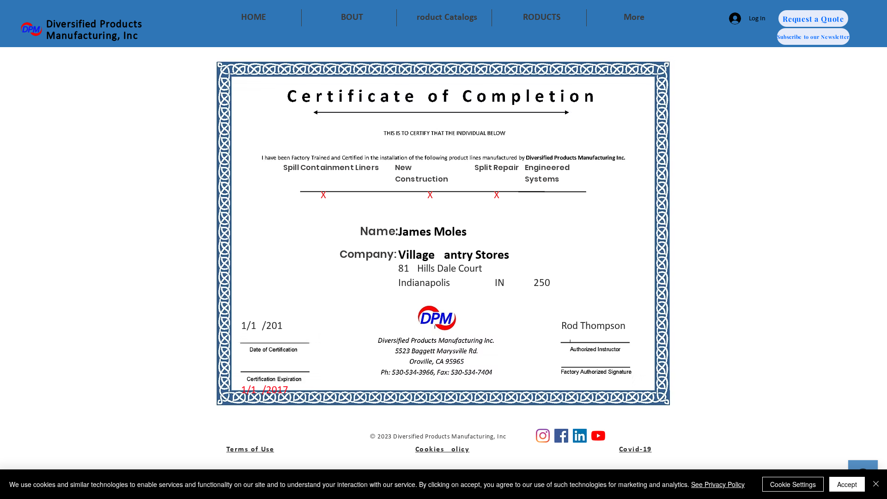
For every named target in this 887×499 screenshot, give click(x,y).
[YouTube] (598, 436)
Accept (847, 484)
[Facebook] (561, 436)
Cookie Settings (793, 484)
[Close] (875, 484)
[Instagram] (543, 436)
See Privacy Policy (718, 484)
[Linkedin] (580, 436)
